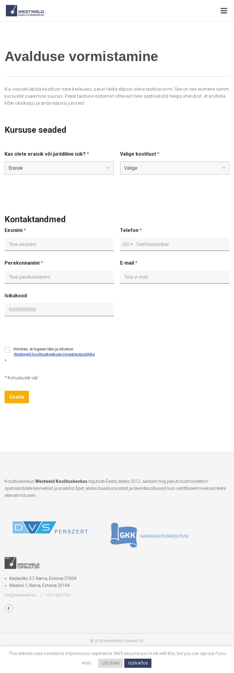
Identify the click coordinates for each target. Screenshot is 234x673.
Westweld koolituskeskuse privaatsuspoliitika (54, 354)
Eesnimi (15, 230)
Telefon (131, 230)
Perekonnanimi (24, 263)
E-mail (128, 263)
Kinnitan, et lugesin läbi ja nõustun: (54, 351)
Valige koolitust (139, 154)
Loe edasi (110, 663)
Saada (16, 397)
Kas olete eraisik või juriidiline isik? (47, 154)
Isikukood (16, 296)
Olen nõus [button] (138, 663)
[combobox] (127, 244)
